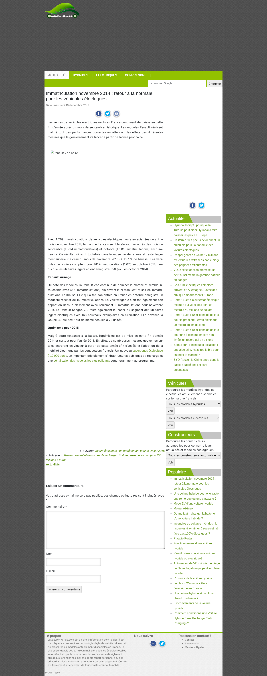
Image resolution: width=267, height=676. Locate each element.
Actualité (56, 75)
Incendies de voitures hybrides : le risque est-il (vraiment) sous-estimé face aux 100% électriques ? (196, 528)
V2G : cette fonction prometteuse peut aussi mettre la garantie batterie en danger (197, 274)
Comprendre (135, 75)
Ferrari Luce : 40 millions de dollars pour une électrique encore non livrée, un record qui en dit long (196, 334)
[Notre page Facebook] (193, 205)
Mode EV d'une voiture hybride (193, 503)
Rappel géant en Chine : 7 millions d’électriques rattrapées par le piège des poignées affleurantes (197, 260)
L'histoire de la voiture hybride (193, 578)
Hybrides (80, 75)
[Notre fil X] (162, 644)
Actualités (53, 464)
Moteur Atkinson (184, 508)
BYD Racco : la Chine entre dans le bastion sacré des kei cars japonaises (196, 364)
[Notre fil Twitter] (201, 205)
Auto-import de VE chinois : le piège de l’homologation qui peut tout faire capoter (197, 568)
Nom (49, 553)
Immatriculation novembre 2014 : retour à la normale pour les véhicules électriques (195, 483)
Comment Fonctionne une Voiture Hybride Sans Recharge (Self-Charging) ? (195, 618)
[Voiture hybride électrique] (62, 9)
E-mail (50, 571)
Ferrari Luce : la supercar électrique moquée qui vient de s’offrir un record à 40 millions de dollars (196, 304)
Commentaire (56, 506)
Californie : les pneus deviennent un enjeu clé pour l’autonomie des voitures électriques (197, 245)
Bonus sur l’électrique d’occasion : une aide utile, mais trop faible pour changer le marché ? (196, 349)
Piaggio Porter (183, 538)
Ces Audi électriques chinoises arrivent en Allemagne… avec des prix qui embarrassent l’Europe (195, 290)
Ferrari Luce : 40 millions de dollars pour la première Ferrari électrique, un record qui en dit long (196, 319)
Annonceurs (192, 643)
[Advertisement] (133, 44)
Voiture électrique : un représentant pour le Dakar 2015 (129, 450)
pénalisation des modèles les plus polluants (82, 360)
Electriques (106, 75)
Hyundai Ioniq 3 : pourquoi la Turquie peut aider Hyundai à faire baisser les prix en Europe (195, 230)
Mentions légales (194, 647)
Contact (189, 639)
